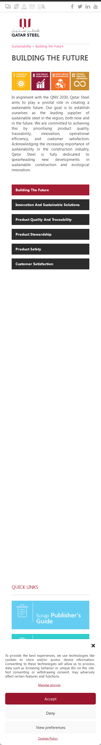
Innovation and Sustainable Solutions (48, 204)
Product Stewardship (34, 234)
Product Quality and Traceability (44, 219)
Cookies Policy (48, 738)
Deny (50, 713)
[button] (93, 645)
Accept (50, 698)
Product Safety (28, 249)
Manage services (49, 685)
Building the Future (49, 46)
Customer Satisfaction (34, 263)
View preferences (50, 727)
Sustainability (21, 46)
